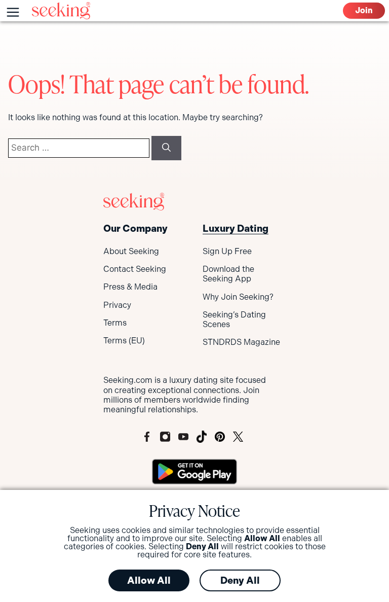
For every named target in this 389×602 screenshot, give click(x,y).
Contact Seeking (134, 269)
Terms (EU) (124, 340)
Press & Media (130, 287)
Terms (115, 323)
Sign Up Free (227, 251)
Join (364, 10)
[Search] (166, 148)
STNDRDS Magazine (241, 342)
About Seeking (131, 251)
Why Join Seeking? (238, 297)
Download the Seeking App (228, 274)
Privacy (117, 305)
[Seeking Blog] (61, 10)
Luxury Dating (235, 228)
